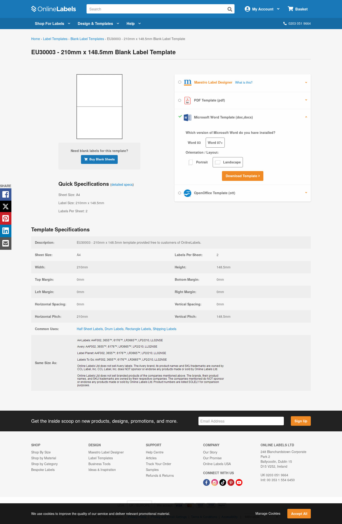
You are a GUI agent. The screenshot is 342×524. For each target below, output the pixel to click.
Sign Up (301, 421)
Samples (152, 469)
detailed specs (122, 184)
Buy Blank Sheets (102, 159)
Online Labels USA (217, 463)
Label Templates (55, 38)
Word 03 (194, 142)
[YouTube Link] (239, 482)
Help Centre (155, 452)
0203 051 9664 (299, 23)
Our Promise (212, 458)
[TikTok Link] (223, 482)
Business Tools (99, 463)
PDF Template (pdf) (209, 100)
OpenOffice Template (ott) (214, 192)
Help (131, 23)
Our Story (210, 452)
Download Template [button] (242, 175)
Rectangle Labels (138, 328)
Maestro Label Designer (106, 452)
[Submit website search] (230, 9)
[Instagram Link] (215, 482)
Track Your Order (158, 463)
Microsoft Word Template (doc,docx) (223, 117)
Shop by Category (44, 463)
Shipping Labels (164, 328)
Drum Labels (114, 328)
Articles (151, 458)
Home (35, 38)
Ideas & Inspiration (102, 469)
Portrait (201, 162)
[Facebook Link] (207, 482)
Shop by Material (43, 458)
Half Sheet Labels (90, 328)
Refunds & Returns (160, 475)
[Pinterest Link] (231, 482)
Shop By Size (41, 452)
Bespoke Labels (43, 469)
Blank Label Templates (87, 38)
